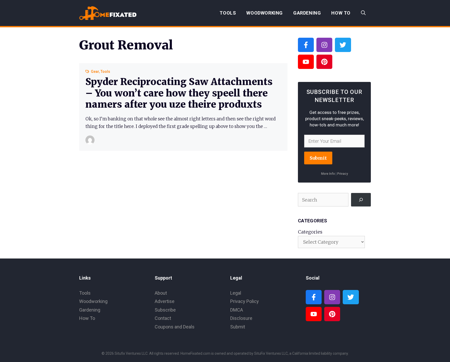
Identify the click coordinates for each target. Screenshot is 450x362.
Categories (310, 232)
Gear (95, 71)
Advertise (164, 301)
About (161, 293)
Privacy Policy (244, 301)
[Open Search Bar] (363, 13)
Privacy (342, 174)
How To (341, 13)
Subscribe (165, 310)
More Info (328, 174)
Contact (163, 318)
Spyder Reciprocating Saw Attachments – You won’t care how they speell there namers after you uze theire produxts (179, 93)
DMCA (236, 310)
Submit (318, 158)
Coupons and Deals (175, 326)
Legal (235, 293)
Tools (228, 13)
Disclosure (241, 318)
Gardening (307, 13)
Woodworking (264, 13)
